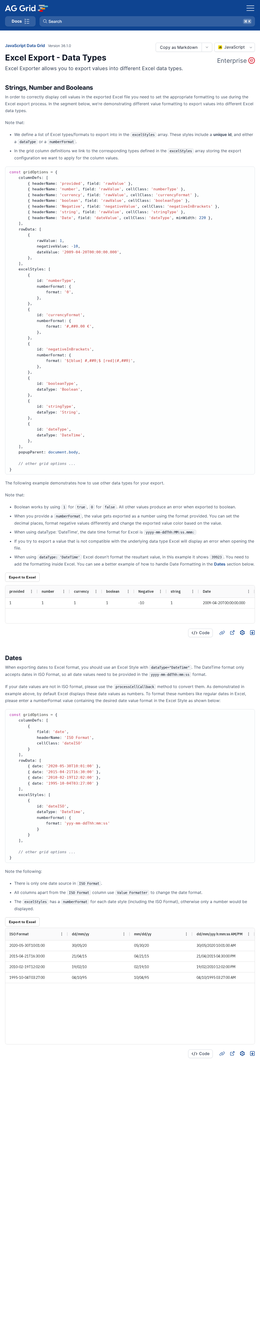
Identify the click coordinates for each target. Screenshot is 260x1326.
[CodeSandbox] (242, 633)
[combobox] (234, 47)
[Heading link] (99, 87)
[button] (147, 21)
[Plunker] (252, 633)
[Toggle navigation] (250, 8)
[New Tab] (232, 633)
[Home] (26, 8)
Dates (219, 564)
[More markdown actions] (207, 47)
